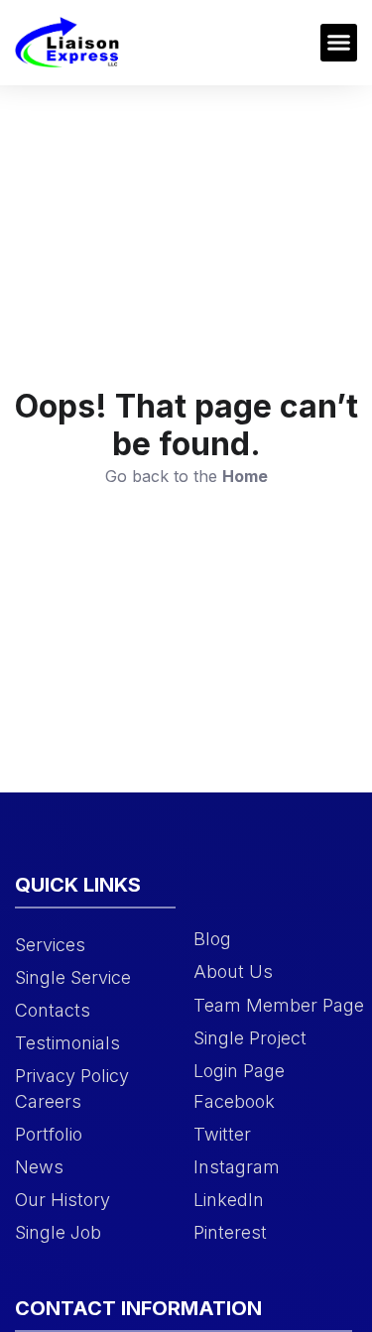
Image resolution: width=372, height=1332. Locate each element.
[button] (339, 42)
